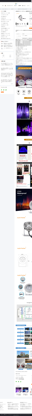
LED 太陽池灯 (3, 31)
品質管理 (19, 5)
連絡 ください (24, 5)
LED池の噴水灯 (19, 371)
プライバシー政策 (3, 414)
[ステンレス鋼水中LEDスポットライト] (2, 48)
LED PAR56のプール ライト (5, 19)
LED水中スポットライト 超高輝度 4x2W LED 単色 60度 (18, 394)
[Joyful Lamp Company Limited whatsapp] (4, 90)
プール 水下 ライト (4, 14)
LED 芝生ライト (3, 36)
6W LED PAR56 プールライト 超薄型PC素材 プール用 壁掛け (25, 404)
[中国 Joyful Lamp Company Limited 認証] (3, 56)
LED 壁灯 (2, 26)
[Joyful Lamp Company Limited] (16, 3)
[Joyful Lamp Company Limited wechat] (6, 90)
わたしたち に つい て (10, 5)
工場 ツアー (15, 5)
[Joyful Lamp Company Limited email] (2, 90)
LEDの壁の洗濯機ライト (4, 28)
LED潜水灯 (26, 371)
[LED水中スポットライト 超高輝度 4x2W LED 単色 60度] (19, 390)
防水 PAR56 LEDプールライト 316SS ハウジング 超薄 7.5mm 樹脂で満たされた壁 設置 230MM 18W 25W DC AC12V (26, 406)
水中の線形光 (3, 16)
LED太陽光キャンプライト (5, 35)
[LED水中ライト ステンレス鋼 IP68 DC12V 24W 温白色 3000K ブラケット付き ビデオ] (20, 17)
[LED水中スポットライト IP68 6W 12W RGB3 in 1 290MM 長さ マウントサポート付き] (2, 44)
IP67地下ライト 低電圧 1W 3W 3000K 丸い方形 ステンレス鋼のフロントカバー (13, 404)
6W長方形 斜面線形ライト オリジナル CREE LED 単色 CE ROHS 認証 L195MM (13, 408)
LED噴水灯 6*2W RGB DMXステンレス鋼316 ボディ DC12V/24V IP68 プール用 (8, 46)
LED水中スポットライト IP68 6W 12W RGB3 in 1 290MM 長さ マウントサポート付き (8, 44)
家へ (3, 5)
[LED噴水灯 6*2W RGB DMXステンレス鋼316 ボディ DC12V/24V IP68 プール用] (2, 46)
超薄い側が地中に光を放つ (5, 38)
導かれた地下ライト (4, 21)
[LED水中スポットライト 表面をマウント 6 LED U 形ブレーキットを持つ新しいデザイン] (25, 390)
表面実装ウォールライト (4, 33)
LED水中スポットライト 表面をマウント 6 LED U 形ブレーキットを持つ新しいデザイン (25, 394)
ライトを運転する (3, 23)
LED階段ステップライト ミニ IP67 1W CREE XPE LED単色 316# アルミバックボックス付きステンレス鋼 (13, 406)
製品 (5, 5)
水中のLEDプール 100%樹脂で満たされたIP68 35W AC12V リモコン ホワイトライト (26, 408)
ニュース (28, 5)
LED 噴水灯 (2, 18)
